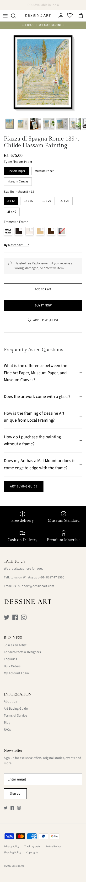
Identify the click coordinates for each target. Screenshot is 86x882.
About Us (10, 701)
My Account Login (16, 673)
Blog (7, 722)
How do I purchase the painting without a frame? (32, 440)
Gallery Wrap (62, 231)
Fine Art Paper (16, 170)
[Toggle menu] (5, 16)
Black (19, 231)
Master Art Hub (18, 245)
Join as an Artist (15, 645)
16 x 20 (46, 200)
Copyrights (32, 852)
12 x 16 (28, 200)
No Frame (8, 231)
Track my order (32, 846)
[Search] (16, 16)
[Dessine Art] (38, 15)
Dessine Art (17, 866)
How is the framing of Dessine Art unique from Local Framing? (34, 416)
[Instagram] (24, 617)
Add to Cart (43, 289)
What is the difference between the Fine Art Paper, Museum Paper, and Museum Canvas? (35, 372)
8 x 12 (11, 200)
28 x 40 (11, 211)
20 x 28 (65, 200)
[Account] (59, 16)
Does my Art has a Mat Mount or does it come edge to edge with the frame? (39, 464)
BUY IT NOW (43, 305)
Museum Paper (44, 170)
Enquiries (10, 659)
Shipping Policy (12, 852)
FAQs (7, 729)
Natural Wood (40, 231)
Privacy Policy (11, 846)
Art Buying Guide (16, 708)
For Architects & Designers (22, 652)
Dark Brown (51, 231)
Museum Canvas (17, 180)
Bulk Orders (12, 666)
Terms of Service (15, 715)
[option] (43, 72)
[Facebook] (15, 617)
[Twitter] (6, 617)
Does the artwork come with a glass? (37, 396)
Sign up (15, 793)
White (29, 231)
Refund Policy (53, 846)
